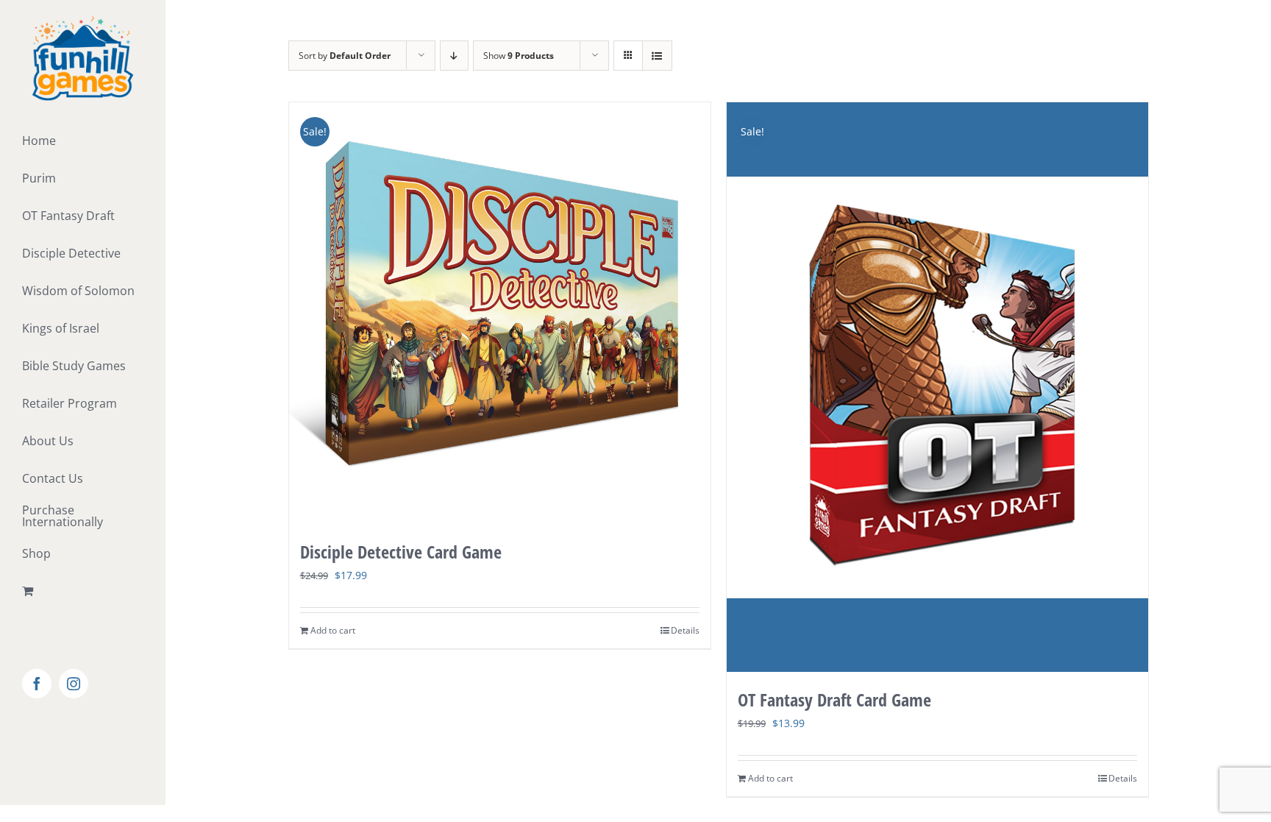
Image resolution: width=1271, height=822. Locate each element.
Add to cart (332, 630)
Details (685, 630)
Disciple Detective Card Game (401, 551)
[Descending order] (454, 55)
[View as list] (657, 55)
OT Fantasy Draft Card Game (834, 699)
